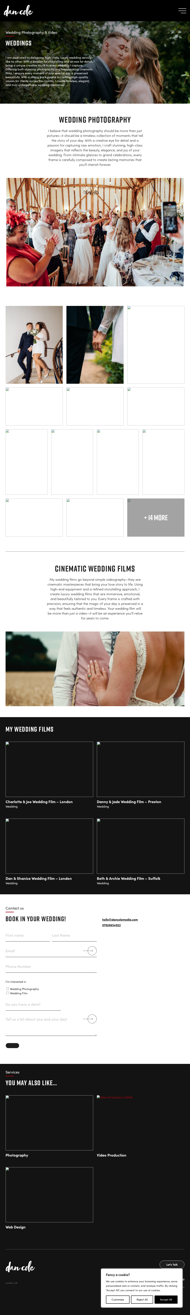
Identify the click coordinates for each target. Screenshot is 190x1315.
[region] (142, 1288)
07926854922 (111, 925)
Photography (17, 1154)
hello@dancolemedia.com (120, 919)
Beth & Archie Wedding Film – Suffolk (128, 878)
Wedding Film (18, 993)
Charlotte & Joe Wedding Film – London (39, 801)
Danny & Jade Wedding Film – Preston (129, 801)
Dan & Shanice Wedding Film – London (39, 878)
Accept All (166, 1299)
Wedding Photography (24, 989)
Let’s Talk (172, 1264)
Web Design (16, 1226)
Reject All (142, 1299)
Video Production (111, 1154)
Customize (118, 1299)
